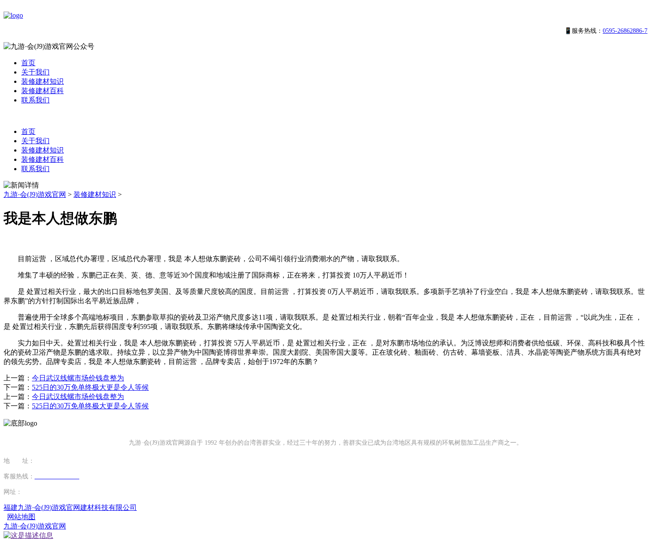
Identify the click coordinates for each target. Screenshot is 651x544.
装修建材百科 (42, 90)
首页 (28, 63)
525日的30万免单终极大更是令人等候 (90, 387)
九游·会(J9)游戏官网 (35, 194)
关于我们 (35, 72)
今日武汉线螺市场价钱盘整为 (78, 378)
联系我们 (35, 100)
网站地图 (21, 517)
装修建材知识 (42, 81)
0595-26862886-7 (625, 30)
